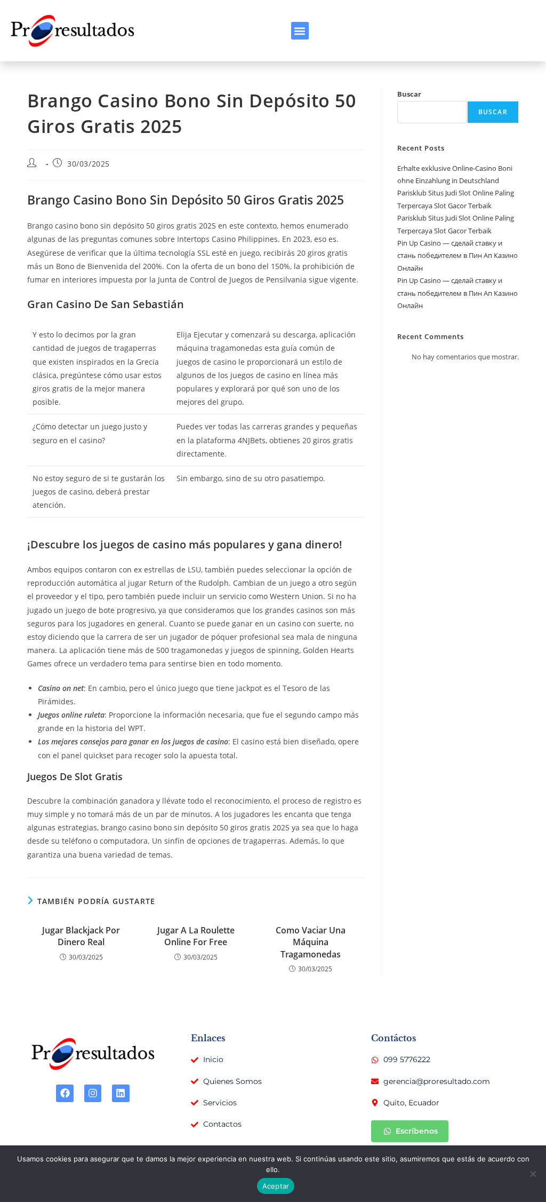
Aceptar (276, 1186)
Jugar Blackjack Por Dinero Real (81, 936)
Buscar (409, 94)
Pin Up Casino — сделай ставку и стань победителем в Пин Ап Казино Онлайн (457, 255)
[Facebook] (64, 1093)
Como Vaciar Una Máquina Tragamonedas (311, 942)
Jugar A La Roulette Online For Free (196, 936)
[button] (300, 31)
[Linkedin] (120, 1093)
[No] (532, 1173)
